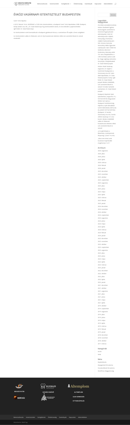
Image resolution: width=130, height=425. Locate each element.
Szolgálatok (65, 4)
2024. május (101, 224)
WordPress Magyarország (106, 371)
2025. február (102, 200)
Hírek (99, 354)
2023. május (101, 259)
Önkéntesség (78, 4)
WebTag (25, 422)
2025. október (102, 177)
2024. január (101, 235)
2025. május (101, 192)
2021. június (101, 297)
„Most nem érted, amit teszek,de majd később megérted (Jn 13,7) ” (105, 141)
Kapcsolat (98, 4)
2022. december (103, 270)
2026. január (101, 168)
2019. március (102, 326)
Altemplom (78, 392)
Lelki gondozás (78, 397)
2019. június (101, 317)
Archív (100, 351)
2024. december (103, 206)
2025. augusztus (103, 183)
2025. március (102, 197)
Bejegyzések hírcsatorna (105, 365)
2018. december (103, 335)
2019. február (102, 329)
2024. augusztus (103, 218)
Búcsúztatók (19, 391)
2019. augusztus (103, 311)
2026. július (101, 154)
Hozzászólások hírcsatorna (106, 368)
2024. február (102, 233)
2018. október (102, 341)
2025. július (101, 186)
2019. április (101, 323)
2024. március (102, 230)
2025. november (103, 174)
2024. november (103, 209)
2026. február (102, 165)
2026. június (101, 156)
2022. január (101, 282)
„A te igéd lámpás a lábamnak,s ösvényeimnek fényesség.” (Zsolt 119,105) (106, 133)
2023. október (102, 244)
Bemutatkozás (42, 4)
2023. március (102, 265)
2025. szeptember (103, 180)
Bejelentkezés (102, 362)
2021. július (101, 294)
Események (88, 4)
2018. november (103, 338)
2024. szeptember (103, 215)
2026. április (101, 159)
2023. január (101, 268)
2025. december (103, 171)
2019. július (101, 314)
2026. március (102, 162)
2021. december (103, 285)
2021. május (101, 300)
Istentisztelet (54, 4)
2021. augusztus (103, 291)
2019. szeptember (103, 308)
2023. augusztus (103, 250)
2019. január (101, 332)
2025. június (101, 189)
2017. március (102, 344)
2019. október (102, 306)
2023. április (101, 262)
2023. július (101, 253)
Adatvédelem (108, 4)
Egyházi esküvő (48, 392)
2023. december (103, 238)
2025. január (101, 203)
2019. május (101, 320)
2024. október (102, 212)
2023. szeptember (103, 247)
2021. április (101, 303)
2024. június (101, 221)
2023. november (103, 241)
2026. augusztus (103, 151)
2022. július (101, 276)
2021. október (102, 288)
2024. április (101, 227)
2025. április (101, 194)
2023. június (101, 256)
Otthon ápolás (78, 401)
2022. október (102, 273)
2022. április (101, 279)
